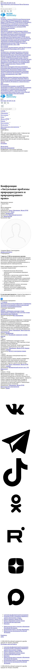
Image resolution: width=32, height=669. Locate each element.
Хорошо (3, 142)
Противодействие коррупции (12, 622)
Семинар (8, 349)
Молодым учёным (14, 55)
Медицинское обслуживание (19, 68)
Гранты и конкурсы (22, 52)
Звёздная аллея (19, 66)
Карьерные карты (17, 77)
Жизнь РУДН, (21, 348)
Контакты (26, 4)
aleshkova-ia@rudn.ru (6, 252)
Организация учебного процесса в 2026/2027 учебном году (14, 31)
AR (14, 3)
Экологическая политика (8, 28)
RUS (2, 3)
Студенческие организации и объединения (16, 72)
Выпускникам (5, 84)
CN (12, 3)
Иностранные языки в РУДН (17, 37)
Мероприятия (5, 55)
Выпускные (12, 92)
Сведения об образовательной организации (13, 25)
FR (7, 3)
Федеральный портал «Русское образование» (16, 629)
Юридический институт (15, 215)
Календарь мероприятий (7, 148)
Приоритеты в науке (6, 62)
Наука (2, 50)
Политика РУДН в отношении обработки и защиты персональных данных (16, 617)
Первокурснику (5, 69)
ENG (5, 3)
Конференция (9, 213)
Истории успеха (20, 92)
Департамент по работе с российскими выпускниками (16, 87)
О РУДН (3, 17)
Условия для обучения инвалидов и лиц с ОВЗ (14, 43)
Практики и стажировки (11, 78)
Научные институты (17, 56)
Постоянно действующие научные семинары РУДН (15, 61)
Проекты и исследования (19, 62)
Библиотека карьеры (6, 77)
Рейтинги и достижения (11, 23)
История (18, 19)
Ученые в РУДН (20, 63)
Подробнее (4, 143)
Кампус (26, 66)
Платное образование (7, 38)
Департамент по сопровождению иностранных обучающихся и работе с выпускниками (14, 89)
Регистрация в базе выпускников (14, 93)
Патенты (18, 59)
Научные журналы (6, 56)
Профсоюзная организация (14, 71)
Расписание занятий (13, 34)
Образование (4, 29)
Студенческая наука (10, 63)
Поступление (4, 46)
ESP (10, 3)
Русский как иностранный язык (22, 38)
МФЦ (29, 68)
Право (12, 212)
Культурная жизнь (6, 68)
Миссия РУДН (10, 20)
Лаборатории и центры (22, 53)
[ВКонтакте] (2, 299)
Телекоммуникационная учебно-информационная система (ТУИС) (13, 42)
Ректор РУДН (22, 22)
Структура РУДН (23, 23)
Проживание (13, 69)
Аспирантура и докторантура (9, 52)
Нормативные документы (21, 20)
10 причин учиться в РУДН (8, 19)
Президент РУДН (13, 22)
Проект (8, 388)
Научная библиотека (25, 55)
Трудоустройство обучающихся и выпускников (17, 80)
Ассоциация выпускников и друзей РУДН (12, 86)
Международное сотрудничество (10, 4)
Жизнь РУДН (24, 210)
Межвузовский (8, 216)
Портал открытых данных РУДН (13, 619)
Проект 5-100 (4, 22)
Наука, (11, 210)
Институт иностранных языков (17, 351)
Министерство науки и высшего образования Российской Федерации (16, 627)
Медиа (21, 4)
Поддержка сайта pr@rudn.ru (9, 644)
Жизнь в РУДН (5, 65)
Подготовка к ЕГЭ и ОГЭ (17, 49)
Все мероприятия (18, 315)
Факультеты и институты (8, 31)
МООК (28, 37)
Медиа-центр (4, 125)
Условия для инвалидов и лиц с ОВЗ (11, 74)
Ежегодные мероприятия (8, 66)
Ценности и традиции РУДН (18, 26)
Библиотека (22, 34)
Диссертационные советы (8, 53)
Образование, (17, 210)
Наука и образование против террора (14, 620)
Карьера (3, 75)
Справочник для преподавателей (10, 40)
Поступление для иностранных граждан (12, 47)
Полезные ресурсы (26, 59)
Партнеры (13, 59)
